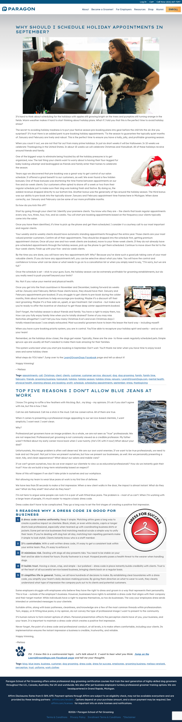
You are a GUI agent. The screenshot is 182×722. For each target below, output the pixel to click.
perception (22, 667)
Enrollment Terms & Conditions (104, 717)
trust (31, 667)
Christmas (49, 375)
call (41, 375)
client (59, 375)
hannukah (62, 379)
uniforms (39, 667)
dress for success (102, 663)
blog (24, 663)
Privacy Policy (77, 717)
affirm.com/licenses (62, 703)
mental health (156, 379)
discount (106, 375)
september (119, 382)
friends (30, 379)
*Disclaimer (129, 717)
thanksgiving (141, 382)
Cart (151, 2)
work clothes (52, 667)
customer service (91, 375)
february (20, 379)
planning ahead (42, 382)
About (85, 9)
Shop (151, 9)
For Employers (124, 9)
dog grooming (126, 375)
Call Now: (168, 2)
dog (114, 375)
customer (76, 375)
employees (118, 663)
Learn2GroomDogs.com (134, 379)
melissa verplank (156, 663)
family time (149, 375)
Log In (143, 2)
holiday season (86, 379)
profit (70, 382)
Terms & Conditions (56, 717)
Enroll (173, 9)
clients (66, 375)
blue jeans (34, 663)
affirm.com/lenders (62, 699)
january (116, 379)
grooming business (45, 379)
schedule (79, 382)
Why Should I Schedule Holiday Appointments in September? (89, 29)
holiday (73, 379)
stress (129, 382)
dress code (85, 663)
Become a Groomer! (102, 9)
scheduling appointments (98, 382)
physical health (24, 382)
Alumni (160, 9)
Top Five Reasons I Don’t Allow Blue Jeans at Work (84, 393)
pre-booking (59, 382)
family (138, 375)
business (45, 663)
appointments (30, 375)
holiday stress (103, 379)
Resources (139, 9)
